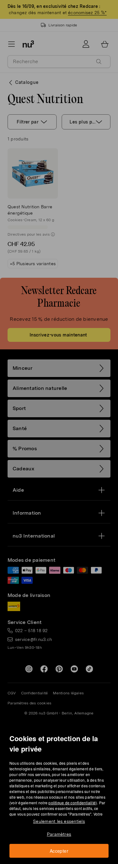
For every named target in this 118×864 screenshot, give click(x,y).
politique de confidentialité (72, 802)
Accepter (59, 851)
